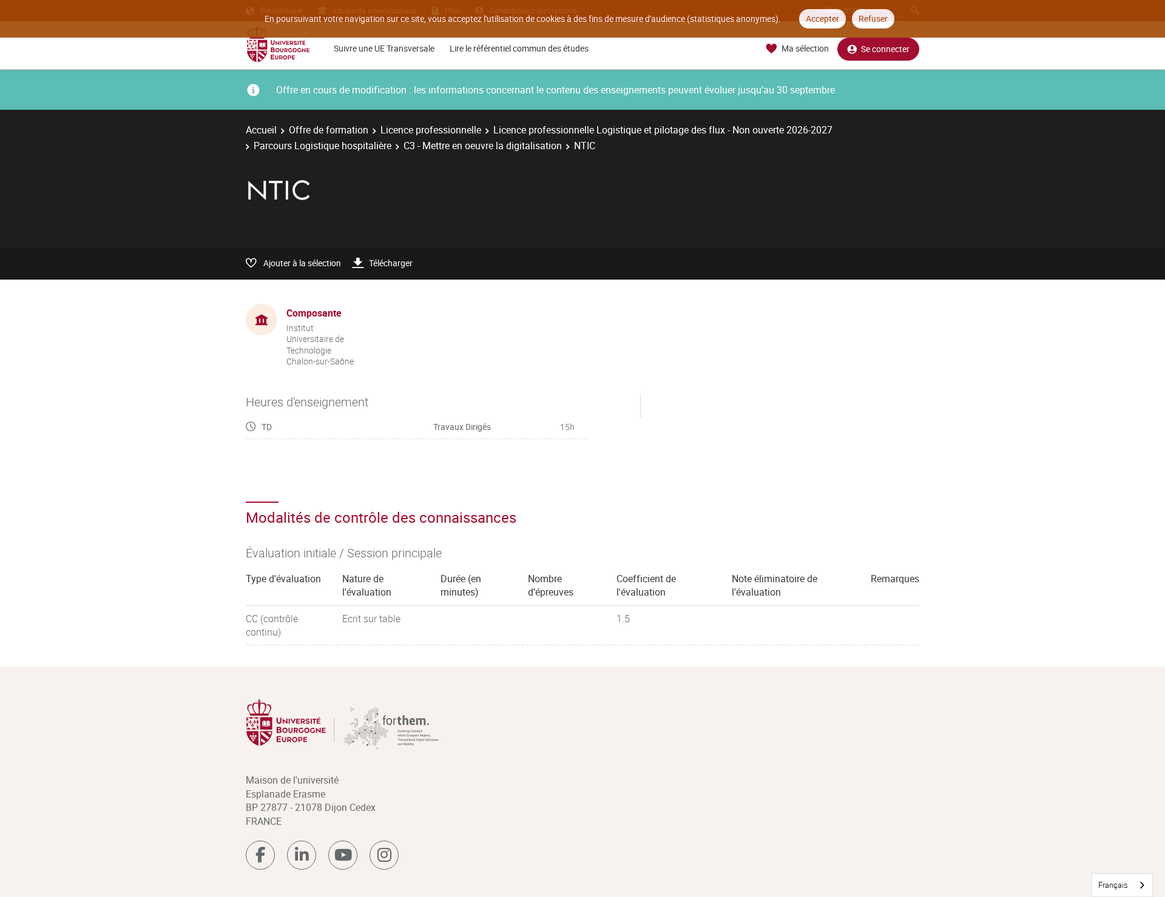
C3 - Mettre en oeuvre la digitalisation (483, 145)
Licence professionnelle (430, 129)
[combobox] (1122, 885)
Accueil (261, 129)
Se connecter (885, 49)
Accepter (822, 18)
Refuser (873, 18)
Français (1113, 884)
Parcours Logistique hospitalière (322, 145)
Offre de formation (328, 129)
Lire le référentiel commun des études (519, 48)
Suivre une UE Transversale (384, 48)
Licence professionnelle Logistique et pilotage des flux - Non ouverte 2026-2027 (662, 129)
